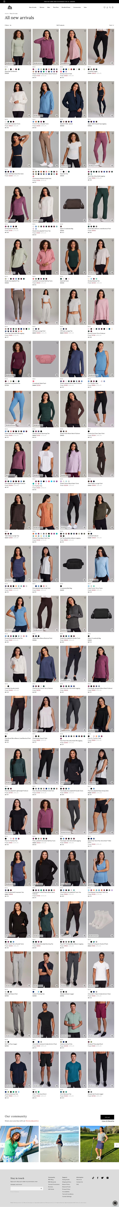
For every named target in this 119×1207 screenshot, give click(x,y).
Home (6, 13)
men (48, 7)
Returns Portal (66, 1187)
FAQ (77, 1184)
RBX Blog (51, 1179)
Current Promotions (54, 1184)
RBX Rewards (52, 1182)
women (42, 7)
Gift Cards (51, 1189)
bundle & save (66, 7)
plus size (56, 7)
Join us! (107, 1117)
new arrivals (32, 7)
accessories (77, 7)
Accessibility (65, 1191)
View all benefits (108, 1121)
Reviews (50, 1187)
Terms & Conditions (67, 1194)
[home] (10, 7)
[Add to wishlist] (30, 31)
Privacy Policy (66, 1189)
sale (85, 7)
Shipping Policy (66, 1182)
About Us (79, 1179)
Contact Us (79, 1182)
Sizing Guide (66, 1179)
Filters (7, 25)
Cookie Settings (66, 1196)
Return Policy (66, 1184)
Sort (110, 25)
